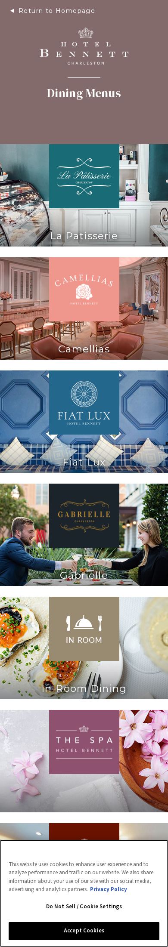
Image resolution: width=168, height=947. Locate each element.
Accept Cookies (84, 931)
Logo (84, 46)
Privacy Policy (108, 889)
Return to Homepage (57, 11)
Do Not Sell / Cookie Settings (84, 906)
